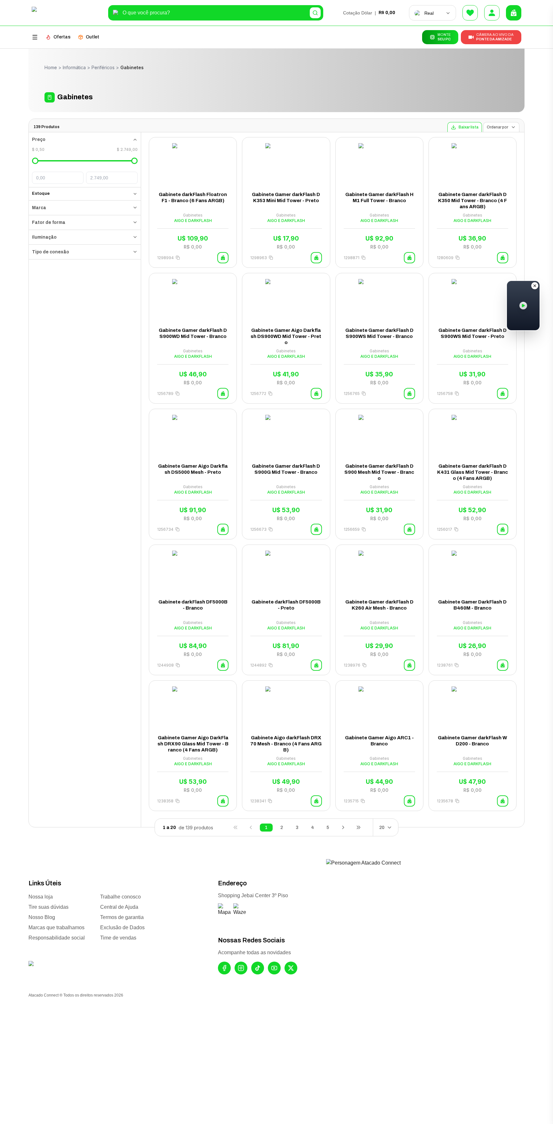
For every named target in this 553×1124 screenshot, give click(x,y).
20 (381, 827)
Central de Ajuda (119, 907)
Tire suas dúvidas (48, 907)
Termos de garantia (122, 917)
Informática (74, 67)
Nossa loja (40, 896)
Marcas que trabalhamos (56, 927)
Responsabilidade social (56, 937)
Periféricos (103, 67)
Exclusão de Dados (122, 927)
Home (50, 67)
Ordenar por (497, 127)
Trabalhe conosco (120, 896)
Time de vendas (118, 937)
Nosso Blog (41, 917)
